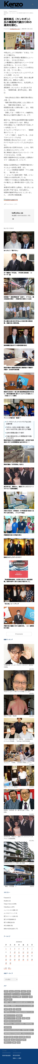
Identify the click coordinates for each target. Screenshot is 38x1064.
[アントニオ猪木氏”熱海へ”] (19, 400)
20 (27, 956)
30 (10, 963)
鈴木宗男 (18, 1039)
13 (27, 952)
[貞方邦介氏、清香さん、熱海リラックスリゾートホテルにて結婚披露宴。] (19, 468)
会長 (6, 999)
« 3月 (5, 968)
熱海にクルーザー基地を (11, 787)
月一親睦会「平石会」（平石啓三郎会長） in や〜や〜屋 (18, 273)
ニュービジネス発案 (9, 910)
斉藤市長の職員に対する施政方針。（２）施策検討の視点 (19, 627)
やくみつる (8, 994)
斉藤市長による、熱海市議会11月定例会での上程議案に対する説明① (19, 1012)
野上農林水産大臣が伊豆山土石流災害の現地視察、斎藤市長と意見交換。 (18, 322)
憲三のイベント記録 (9, 916)
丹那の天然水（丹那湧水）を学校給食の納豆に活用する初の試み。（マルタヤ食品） (19, 511)
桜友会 (18, 1018)
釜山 (13, 1039)
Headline (6, 901)
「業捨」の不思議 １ (10, 886)
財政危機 (21, 1037)
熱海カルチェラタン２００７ (13, 557)
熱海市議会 (8, 1027)
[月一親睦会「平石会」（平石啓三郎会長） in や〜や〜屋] (19, 255)
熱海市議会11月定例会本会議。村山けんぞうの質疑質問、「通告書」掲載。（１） (19, 1034)
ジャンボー (8, 996)
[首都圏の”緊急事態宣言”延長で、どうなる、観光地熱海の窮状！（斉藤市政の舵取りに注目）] (19, 279)
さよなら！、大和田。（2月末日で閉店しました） (18, 762)
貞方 (16, 1037)
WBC (28, 991)
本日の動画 (7, 925)
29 (6, 963)
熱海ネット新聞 (17, 1058)
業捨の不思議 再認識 (10, 716)
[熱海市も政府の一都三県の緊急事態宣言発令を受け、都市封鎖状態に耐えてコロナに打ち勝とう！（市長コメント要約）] (19, 373)
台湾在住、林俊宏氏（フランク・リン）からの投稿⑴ (18, 1006)
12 (23, 952)
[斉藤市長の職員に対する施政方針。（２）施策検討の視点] (19, 608)
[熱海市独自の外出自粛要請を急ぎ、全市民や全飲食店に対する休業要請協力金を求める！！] (19, 422)
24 (14, 959)
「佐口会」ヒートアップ (11, 603)
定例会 (18, 1009)
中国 (30, 996)
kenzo (11, 991)
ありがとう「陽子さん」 (11, 250)
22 (6, 959)
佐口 (10, 999)
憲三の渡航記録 (8, 922)
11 (19, 952)
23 (10, 959)
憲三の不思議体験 (9, 919)
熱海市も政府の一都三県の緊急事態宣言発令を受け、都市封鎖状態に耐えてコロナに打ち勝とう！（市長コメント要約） (19, 393)
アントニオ (16, 994)
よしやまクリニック (9, 913)
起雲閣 (28, 1037)
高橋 (14, 1042)
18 (19, 956)
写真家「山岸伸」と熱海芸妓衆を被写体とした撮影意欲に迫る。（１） (18, 1002)
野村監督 (7, 1039)
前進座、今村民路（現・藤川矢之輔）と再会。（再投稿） (18, 811)
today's (23, 991)
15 (6, 956)
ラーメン (24, 996)
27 (27, 959)
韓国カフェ (8, 1042)
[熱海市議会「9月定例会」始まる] (19, 446)
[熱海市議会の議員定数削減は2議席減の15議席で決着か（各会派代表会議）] (19, 349)
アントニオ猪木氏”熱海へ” (13, 418)
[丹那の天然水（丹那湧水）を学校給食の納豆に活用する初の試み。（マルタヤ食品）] (19, 493)
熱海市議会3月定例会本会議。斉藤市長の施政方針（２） (18, 1030)
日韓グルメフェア (10, 1015)
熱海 (6, 1021)
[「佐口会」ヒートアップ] (19, 585)
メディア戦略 (16, 996)
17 (14, 956)
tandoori (17, 991)
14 (32, 952)
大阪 (10, 1009)
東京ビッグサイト (10, 1018)
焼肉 (28, 1018)
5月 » (9, 968)
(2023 (6, 991)
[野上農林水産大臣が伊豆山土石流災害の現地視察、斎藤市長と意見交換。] (19, 303)
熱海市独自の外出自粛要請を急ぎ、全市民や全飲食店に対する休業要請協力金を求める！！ (19, 441)
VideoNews (7, 907)
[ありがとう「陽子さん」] (19, 232)
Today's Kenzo (8, 904)
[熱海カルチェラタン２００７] (19, 539)
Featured (6, 897)
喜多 (6, 1009)
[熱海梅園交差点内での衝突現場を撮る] (19, 327)
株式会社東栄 (16, 1055)
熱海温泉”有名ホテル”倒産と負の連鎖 (14, 863)
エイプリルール (25, 994)
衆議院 (11, 1037)
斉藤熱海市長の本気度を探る (13, 535)
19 (23, 956)
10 (14, 952)
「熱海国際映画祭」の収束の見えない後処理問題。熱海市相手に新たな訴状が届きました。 (18, 580)
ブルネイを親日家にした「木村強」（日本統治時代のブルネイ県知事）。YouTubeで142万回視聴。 (18, 740)
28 (32, 959)
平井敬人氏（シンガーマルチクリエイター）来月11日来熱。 (18, 666)
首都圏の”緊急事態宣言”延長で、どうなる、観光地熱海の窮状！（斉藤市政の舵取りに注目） (19, 298)
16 (10, 956)
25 (19, 959)
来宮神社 (19, 1015)
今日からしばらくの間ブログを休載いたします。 (18, 691)
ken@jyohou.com (15, 29)
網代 (6, 1037)
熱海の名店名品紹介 (9, 928)
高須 (18, 1042)
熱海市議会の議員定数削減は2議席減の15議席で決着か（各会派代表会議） (18, 368)
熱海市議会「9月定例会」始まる (14, 464)
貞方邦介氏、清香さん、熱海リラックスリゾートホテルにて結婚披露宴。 (19, 487)
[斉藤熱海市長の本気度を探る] (19, 517)
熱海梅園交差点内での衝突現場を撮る (15, 345)
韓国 (24, 1039)
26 (23, 959)
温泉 (23, 1018)
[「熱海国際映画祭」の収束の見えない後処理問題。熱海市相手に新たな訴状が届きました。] (19, 561)
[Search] (32, 4)
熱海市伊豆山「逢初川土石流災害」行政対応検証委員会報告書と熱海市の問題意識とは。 (18, 1024)
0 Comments (19, 634)
